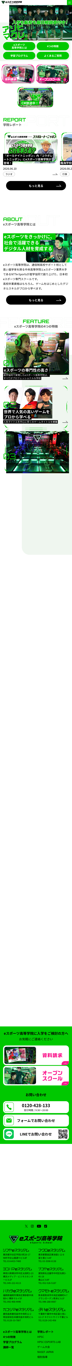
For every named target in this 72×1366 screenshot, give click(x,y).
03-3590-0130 (49, 1261)
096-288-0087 (49, 1301)
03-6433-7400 (14, 1261)
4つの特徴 (9, 1337)
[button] (26, 38)
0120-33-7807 (14, 1320)
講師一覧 (8, 1347)
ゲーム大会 (43, 1347)
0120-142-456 (49, 1320)
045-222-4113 (14, 1283)
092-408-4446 (14, 1301)
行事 (64, 174)
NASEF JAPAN (45, 1352)
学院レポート (45, 1332)
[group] (40, 22)
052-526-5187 (49, 1283)
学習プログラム (12, 1342)
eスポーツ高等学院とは (17, 1332)
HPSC (40, 1337)
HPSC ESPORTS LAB (49, 1342)
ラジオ (8, 174)
